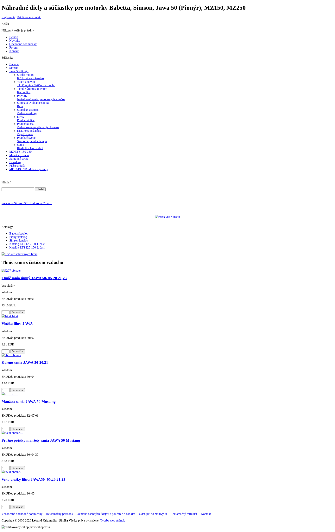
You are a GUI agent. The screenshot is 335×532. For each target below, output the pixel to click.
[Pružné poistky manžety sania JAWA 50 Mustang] (13, 432)
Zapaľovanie (25, 134)
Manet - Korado (19, 155)
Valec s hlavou (26, 81)
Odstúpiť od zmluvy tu (153, 513)
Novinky (14, 40)
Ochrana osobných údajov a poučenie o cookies (106, 513)
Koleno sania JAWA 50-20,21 (25, 362)
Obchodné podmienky (23, 44)
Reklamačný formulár (184, 513)
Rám (20, 106)
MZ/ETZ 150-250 (20, 151)
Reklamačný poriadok (59, 513)
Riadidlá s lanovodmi (30, 148)
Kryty (20, 116)
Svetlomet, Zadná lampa (32, 141)
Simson (13, 67)
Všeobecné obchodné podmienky (22, 513)
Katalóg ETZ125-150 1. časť (27, 244)
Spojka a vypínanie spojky (33, 102)
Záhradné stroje (18, 158)
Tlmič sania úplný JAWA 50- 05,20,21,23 (34, 278)
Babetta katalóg (18, 233)
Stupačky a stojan (28, 109)
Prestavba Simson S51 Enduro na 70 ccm (27, 203)
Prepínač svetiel (26, 137)
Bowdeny (15, 162)
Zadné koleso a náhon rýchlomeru (38, 127)
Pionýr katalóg (18, 237)
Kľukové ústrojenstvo (30, 78)
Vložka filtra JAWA (17, 324)
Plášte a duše (17, 165)
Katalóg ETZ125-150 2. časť (27, 247)
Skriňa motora (25, 74)
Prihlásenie (24, 17)
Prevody (22, 95)
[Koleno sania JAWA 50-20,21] (11, 355)
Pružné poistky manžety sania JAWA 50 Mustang (41, 440)
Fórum (13, 47)
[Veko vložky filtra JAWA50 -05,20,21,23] (11, 472)
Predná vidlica (26, 120)
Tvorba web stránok (112, 520)
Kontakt (36, 17)
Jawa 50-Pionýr (18, 71)
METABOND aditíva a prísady (28, 169)
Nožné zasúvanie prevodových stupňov (41, 99)
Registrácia (8, 17)
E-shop (13, 37)
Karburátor (23, 92)
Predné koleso (25, 123)
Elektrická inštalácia (29, 130)
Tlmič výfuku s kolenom (32, 88)
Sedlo (20, 144)
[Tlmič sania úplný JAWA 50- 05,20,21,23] (11, 270)
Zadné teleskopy (27, 113)
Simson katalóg (18, 240)
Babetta (14, 64)
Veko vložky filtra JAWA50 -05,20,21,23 (33, 479)
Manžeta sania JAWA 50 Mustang (29, 401)
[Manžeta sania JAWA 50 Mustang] (10, 394)
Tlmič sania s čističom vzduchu (36, 85)
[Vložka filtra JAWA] (10, 316)
